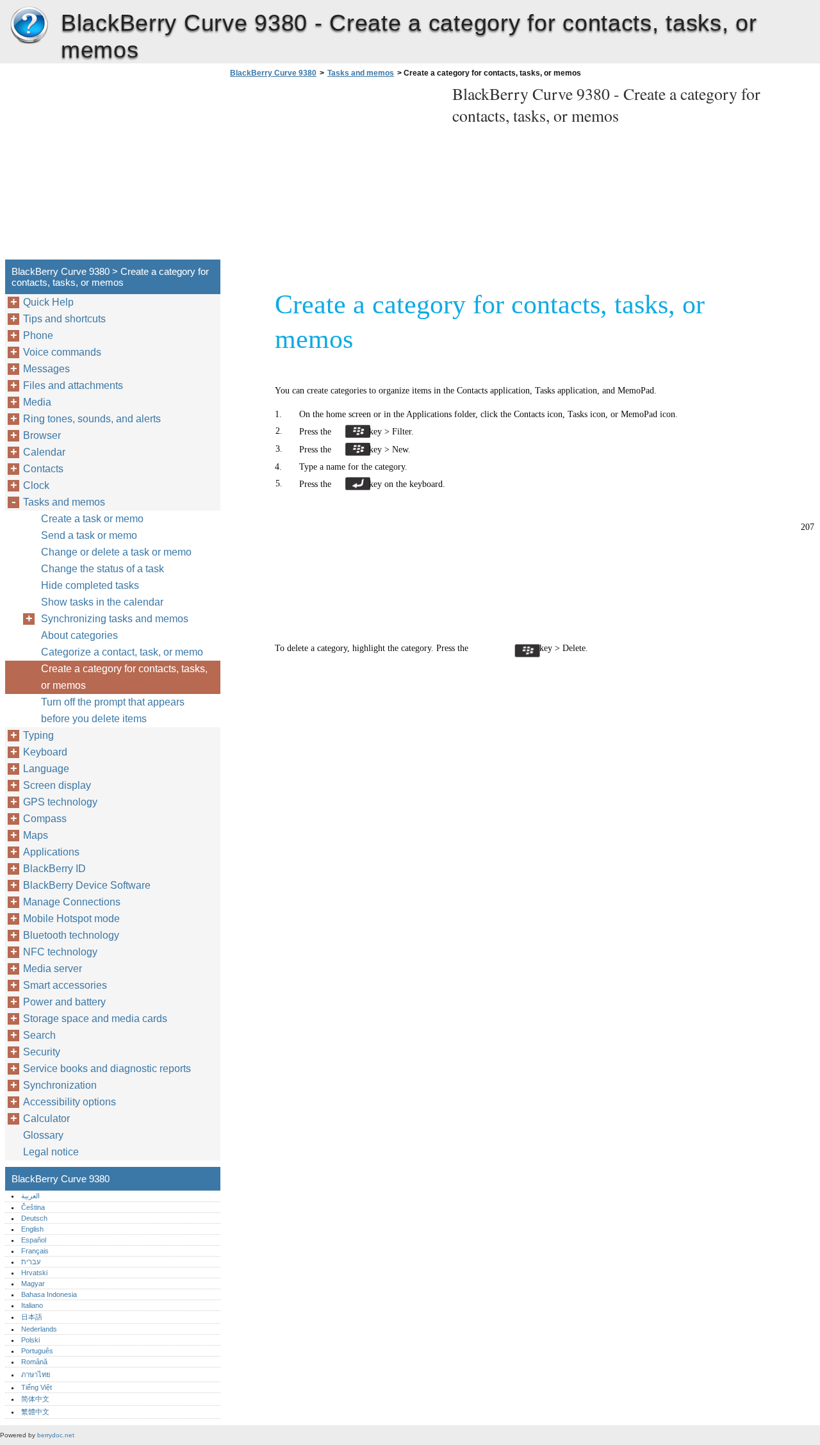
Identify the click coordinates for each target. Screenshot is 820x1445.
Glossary (43, 1135)
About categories (79, 635)
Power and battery (64, 1001)
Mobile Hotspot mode (71, 918)
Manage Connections (71, 901)
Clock (36, 485)
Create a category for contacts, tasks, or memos (124, 677)
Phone (38, 335)
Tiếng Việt (36, 1387)
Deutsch (34, 1218)
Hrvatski (34, 1272)
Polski (30, 1340)
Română (34, 1362)
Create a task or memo (92, 518)
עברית (30, 1262)
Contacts (43, 468)
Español (33, 1240)
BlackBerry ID (54, 868)
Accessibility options (69, 1101)
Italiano (32, 1305)
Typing (38, 735)
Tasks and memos (360, 73)
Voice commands (62, 352)
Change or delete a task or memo (116, 552)
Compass (45, 818)
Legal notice (51, 1151)
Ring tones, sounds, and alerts (92, 418)
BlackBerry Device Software (87, 885)
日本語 (31, 1317)
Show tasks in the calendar (102, 602)
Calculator (46, 1118)
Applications (51, 851)
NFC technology (60, 951)
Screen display (57, 785)
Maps (35, 835)
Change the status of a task (102, 568)
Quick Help (48, 302)
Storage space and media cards (95, 1018)
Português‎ (37, 1351)
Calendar (44, 452)
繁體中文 (35, 1412)
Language (46, 768)
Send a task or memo (89, 535)
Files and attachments (73, 385)
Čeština (33, 1207)
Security (41, 1051)
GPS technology (60, 802)
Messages (46, 368)
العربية (30, 1196)
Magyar (33, 1283)
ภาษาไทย (36, 1374)
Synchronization (60, 1085)
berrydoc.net (55, 1435)
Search (39, 1035)
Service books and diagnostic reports (107, 1068)
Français (35, 1251)
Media (37, 402)
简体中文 (35, 1399)
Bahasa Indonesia (49, 1294)
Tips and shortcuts (64, 318)
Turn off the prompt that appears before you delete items (112, 710)
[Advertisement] (334, 172)
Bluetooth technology (71, 935)
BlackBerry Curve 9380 (29, 25)
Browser (42, 435)
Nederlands (39, 1329)
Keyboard (45, 752)
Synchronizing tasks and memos (114, 618)
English (32, 1229)
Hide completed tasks (90, 585)
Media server (52, 968)
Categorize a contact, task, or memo (122, 652)
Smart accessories (65, 985)
